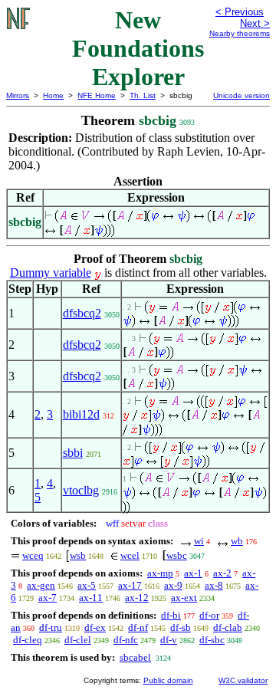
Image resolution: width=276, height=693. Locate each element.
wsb (78, 555)
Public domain (168, 680)
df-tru (50, 627)
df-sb (180, 627)
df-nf (138, 627)
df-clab (227, 627)
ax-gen (41, 585)
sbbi (73, 452)
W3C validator (243, 680)
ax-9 (173, 585)
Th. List (143, 95)
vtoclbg (81, 490)
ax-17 (130, 585)
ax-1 (193, 573)
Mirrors (17, 95)
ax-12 (137, 597)
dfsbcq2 (82, 313)
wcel (130, 555)
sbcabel (135, 657)
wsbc (176, 555)
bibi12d (81, 414)
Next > (255, 23)
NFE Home (96, 95)
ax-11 (91, 597)
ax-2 (222, 573)
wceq (33, 555)
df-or (209, 615)
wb (237, 541)
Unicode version (241, 95)
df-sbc (212, 639)
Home (53, 95)
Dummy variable (50, 272)
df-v (168, 639)
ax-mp (160, 573)
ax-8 (214, 585)
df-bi (171, 615)
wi (199, 541)
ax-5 (86, 585)
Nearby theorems (239, 33)
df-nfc (125, 639)
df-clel (77, 639)
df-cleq (27, 639)
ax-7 (47, 597)
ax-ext (184, 597)
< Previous (239, 12)
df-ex (95, 627)
